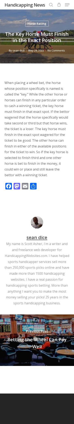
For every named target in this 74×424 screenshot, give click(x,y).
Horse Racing (37, 24)
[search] (51, 4)
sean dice (19, 50)
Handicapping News (25, 4)
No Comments (56, 50)
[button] (67, 5)
